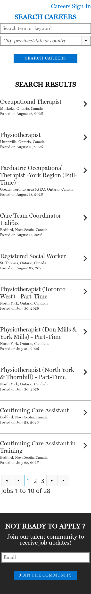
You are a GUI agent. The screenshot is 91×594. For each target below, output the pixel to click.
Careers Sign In (71, 6)
